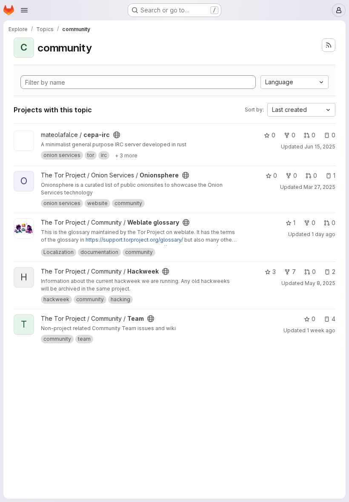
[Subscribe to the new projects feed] (328, 45)
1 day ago (323, 234)
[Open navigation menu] (24, 10)
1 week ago (321, 330)
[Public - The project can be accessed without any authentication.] (116, 134)
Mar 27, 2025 (319, 187)
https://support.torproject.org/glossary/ (134, 240)
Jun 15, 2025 (319, 146)
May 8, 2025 (320, 283)
